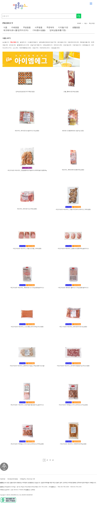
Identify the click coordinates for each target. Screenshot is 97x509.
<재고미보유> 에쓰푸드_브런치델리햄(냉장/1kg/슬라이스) (27, 404)
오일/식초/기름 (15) (36, 45)
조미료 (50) (12, 45)
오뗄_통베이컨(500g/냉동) (71, 91)
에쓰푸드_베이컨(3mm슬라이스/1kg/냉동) (27, 130)
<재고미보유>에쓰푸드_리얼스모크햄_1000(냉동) (27, 248)
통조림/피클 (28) (85, 42)
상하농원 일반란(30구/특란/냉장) (25, 91)
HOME (79, 23)
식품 (85, 23)
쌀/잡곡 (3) (23, 42)
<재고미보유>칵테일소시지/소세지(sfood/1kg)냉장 (73, 404)
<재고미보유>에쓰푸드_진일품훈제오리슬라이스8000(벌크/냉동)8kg (27, 170)
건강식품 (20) (67, 45)
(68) (14, 42)
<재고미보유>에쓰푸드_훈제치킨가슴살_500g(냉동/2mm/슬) (27, 365)
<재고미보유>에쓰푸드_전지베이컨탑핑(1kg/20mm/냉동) (73, 365)
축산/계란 (92, 23)
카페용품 (15, 27)
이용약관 (2, 479)
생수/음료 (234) (61, 42)
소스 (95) (15, 48)
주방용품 (27, 27)
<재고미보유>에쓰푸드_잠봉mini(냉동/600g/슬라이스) (73, 248)
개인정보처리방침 (12, 479)
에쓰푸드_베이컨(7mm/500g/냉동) (27, 208)
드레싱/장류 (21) (47, 45)
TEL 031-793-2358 (63, 486)
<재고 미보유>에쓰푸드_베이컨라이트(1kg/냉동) (73, 326)
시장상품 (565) (55, 48)
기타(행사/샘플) (38, 30)
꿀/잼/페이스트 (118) (23, 45)
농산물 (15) (5, 42)
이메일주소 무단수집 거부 (27, 479)
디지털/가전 (63, 27)
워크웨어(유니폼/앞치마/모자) (15, 30)
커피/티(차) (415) (45, 48)
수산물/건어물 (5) (33, 42)
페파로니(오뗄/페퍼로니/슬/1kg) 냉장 (73, 130)
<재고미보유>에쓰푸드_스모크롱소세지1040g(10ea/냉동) (27, 326)
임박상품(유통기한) (58, 30)
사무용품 (38, 27)
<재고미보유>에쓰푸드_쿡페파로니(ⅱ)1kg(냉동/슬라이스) (27, 287)
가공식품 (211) (77, 45)
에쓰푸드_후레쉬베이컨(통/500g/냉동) (73, 169)
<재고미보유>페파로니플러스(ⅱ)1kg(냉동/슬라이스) (73, 287)
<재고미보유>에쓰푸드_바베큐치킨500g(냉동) (73, 444)
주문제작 (50, 27)
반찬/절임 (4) (86, 45)
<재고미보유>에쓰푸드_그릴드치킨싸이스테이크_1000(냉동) (73, 209)
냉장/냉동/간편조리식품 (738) (47, 42)
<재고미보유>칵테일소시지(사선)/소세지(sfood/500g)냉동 (27, 444)
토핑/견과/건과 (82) (73, 42)
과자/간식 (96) (58, 45)
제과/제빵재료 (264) (25, 48)
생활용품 (76, 27)
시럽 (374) (35, 48)
